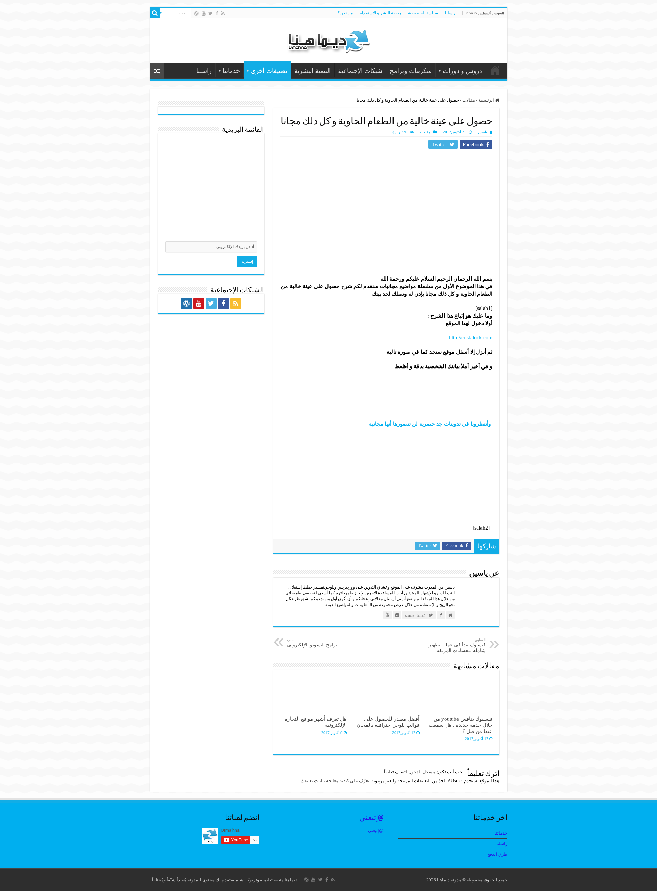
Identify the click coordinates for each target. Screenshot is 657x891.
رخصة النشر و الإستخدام (380, 13)
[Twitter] (211, 13)
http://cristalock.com (470, 337)
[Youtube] (203, 13)
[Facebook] (217, 13)
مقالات (468, 100)
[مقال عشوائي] (157, 71)
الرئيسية (486, 100)
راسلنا (450, 13)
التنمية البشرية (312, 70)
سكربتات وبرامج (411, 70)
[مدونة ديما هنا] (328, 39)
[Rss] (223, 13)
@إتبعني (371, 818)
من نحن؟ (345, 13)
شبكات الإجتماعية (360, 70)
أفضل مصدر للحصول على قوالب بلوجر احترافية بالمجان (388, 722)
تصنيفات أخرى (269, 70)
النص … (495, 70)
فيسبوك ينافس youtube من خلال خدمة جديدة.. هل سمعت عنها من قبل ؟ (460, 725)
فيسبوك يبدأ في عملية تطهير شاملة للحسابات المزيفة (457, 645)
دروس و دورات (462, 70)
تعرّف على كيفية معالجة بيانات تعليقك (335, 780)
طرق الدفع (497, 854)
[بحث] (155, 13)
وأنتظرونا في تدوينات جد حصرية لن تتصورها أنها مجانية (428, 424)
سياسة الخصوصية (423, 13)
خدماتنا (231, 70)
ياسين (482, 132)
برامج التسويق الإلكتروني (312, 642)
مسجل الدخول (421, 771)
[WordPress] (196, 13)
